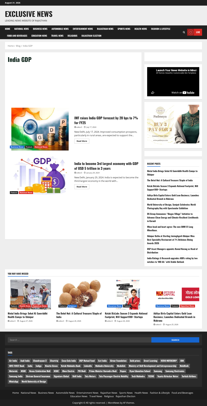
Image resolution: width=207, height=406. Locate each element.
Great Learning (150, 360)
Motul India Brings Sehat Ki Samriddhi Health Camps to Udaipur (27, 315)
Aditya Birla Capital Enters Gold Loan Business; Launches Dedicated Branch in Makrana (173, 197)
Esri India (102, 360)
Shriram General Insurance (38, 376)
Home (7, 28)
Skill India (76, 376)
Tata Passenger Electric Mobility (113, 376)
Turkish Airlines (189, 376)
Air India (13, 360)
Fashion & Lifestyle (160, 28)
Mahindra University (104, 366)
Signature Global (61, 376)
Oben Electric (68, 371)
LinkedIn (88, 366)
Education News (39, 35)
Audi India (25, 360)
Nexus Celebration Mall (39, 371)
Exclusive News (29, 13)
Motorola (13, 371)
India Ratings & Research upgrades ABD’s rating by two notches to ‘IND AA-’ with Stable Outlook (172, 260)
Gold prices (135, 360)
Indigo (39, 366)
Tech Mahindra (138, 376)
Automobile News (60, 28)
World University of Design (34, 381)
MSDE (23, 371)
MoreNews (113, 402)
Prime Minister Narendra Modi (103, 371)
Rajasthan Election (91, 35)
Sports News (124, 28)
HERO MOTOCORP (169, 360)
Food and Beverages (17, 35)
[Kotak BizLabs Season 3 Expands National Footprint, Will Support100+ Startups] (128, 294)
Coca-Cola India (69, 360)
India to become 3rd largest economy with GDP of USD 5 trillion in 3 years (40, 174)
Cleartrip (54, 360)
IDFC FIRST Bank (16, 366)
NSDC (56, 371)
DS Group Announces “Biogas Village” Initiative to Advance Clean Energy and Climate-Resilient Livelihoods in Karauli (172, 217)
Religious (72, 35)
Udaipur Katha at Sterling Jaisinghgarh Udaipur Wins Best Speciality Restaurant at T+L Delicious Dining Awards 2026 (171, 239)
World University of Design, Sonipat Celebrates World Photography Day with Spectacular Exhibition (171, 206)
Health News (140, 28)
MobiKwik (184, 366)
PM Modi (82, 371)
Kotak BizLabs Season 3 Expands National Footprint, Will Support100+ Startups (126, 315)
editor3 (79, 127)
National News (21, 28)
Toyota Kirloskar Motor (167, 376)
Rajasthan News (105, 28)
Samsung (158, 371)
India (30, 366)
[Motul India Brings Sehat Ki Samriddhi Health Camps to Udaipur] (31, 294)
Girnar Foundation (118, 360)
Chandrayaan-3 (39, 360)
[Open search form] (184, 32)
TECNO (151, 376)
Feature (29, 147)
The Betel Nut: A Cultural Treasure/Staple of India (170, 180)
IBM (182, 360)
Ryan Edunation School (140, 371)
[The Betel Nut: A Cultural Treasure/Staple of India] (79, 294)
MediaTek (121, 366)
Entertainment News (83, 28)
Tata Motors (90, 376)
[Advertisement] (73, 87)
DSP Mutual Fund (87, 360)
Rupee (123, 371)
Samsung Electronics (174, 371)
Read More (83, 141)
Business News (40, 28)
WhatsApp (13, 381)
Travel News (57, 35)
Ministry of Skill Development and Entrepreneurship (152, 366)
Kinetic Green (51, 366)
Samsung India (15, 376)
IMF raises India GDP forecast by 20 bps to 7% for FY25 (40, 129)
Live (198, 32)
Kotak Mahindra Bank (70, 366)
